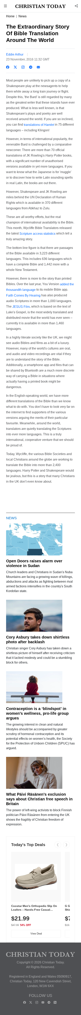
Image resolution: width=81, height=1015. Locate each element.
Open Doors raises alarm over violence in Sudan (34, 563)
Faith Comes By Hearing (23, 295)
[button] (5, 6)
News (22, 16)
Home (10, 16)
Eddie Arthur (14, 54)
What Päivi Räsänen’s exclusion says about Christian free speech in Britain (39, 799)
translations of (39, 124)
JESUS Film (21, 306)
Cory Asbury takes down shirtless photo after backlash (37, 639)
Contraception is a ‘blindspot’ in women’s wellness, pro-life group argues (37, 713)
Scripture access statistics (37, 233)
